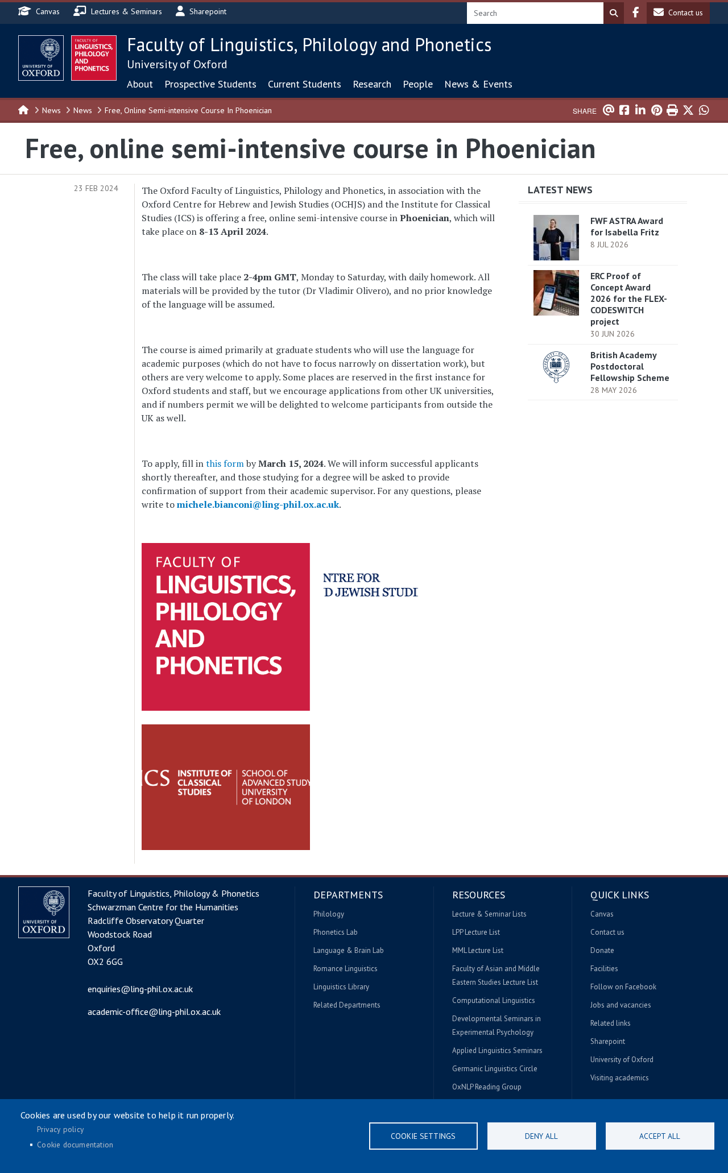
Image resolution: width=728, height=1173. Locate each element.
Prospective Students (210, 83)
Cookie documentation (75, 1144)
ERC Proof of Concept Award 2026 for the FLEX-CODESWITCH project (628, 298)
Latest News (560, 189)
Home (24, 109)
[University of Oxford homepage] (41, 58)
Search (613, 13)
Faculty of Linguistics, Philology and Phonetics (309, 44)
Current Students (304, 83)
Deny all (541, 1136)
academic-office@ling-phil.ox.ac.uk (154, 1011)
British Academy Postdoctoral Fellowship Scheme (629, 366)
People (418, 83)
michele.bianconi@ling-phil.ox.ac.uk (258, 504)
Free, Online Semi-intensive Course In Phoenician (188, 110)
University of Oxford (177, 64)
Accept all (659, 1136)
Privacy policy (60, 1129)
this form (225, 463)
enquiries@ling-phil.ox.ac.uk (140, 988)
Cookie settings (423, 1136)
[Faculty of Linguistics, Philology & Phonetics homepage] (94, 58)
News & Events (478, 83)
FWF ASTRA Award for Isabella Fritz (626, 226)
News (51, 110)
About (140, 83)
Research (372, 83)
